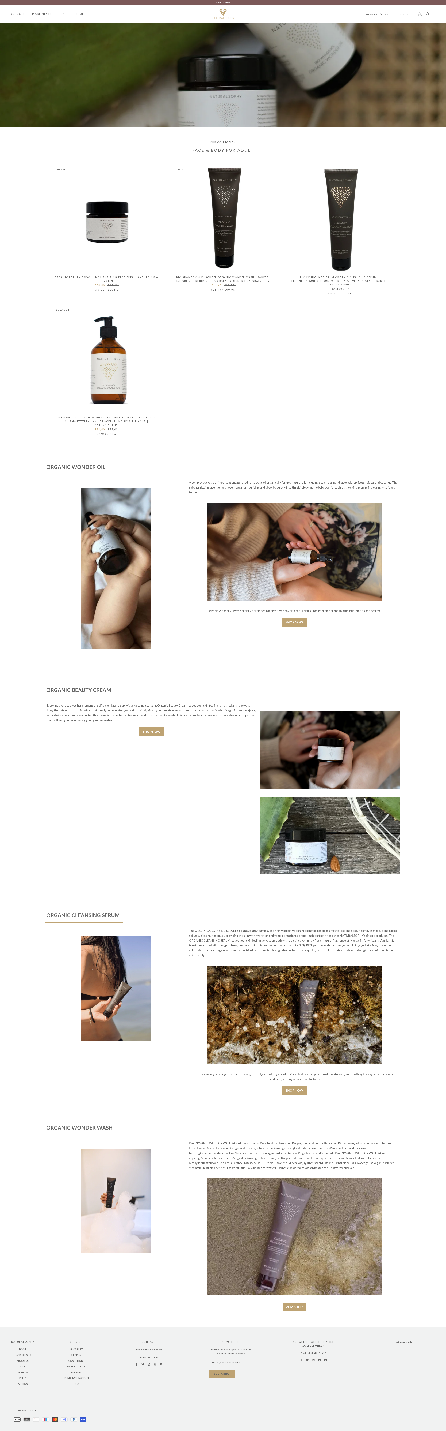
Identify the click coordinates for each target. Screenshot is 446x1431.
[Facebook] (136, 1364)
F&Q (76, 1383)
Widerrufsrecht (404, 1342)
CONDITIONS (76, 1360)
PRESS (22, 1378)
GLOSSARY (76, 1349)
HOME (22, 1349)
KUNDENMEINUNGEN (76, 1378)
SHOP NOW (294, 622)
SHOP (80, 14)
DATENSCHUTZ (76, 1366)
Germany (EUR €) (378, 14)
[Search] (428, 14)
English (403, 14)
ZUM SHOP (294, 1307)
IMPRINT (76, 1372)
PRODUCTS (17, 14)
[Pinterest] (155, 1364)
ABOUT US (23, 1360)
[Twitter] (142, 1364)
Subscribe (222, 1373)
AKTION (23, 1383)
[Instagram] (149, 1364)
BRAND (64, 14)
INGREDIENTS (42, 14)
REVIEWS (22, 1372)
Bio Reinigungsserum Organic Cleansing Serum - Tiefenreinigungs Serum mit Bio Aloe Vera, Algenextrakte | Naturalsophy (339, 281)
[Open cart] (435, 14)
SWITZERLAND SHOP (313, 1353)
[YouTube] (161, 1364)
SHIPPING (76, 1355)
